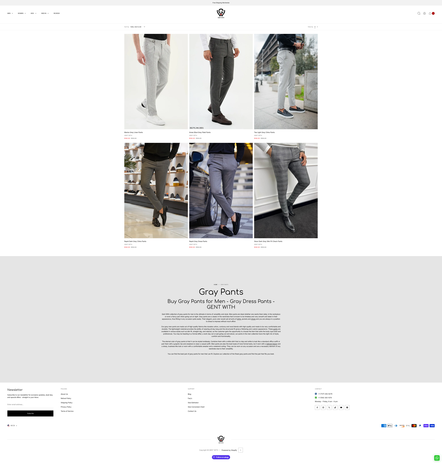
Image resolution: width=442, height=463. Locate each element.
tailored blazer (271, 344)
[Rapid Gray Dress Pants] (221, 190)
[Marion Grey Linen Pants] (156, 81)
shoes (253, 319)
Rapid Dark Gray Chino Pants (135, 241)
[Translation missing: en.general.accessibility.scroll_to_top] (240, 450)
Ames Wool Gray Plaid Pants (200, 132)
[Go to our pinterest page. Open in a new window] (347, 407)
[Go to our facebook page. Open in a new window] (317, 407)
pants (275, 329)
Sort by (126, 27)
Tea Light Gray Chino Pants (264, 132)
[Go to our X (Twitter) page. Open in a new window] (329, 407)
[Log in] (424, 13)
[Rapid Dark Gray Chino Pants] (156, 190)
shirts (239, 319)
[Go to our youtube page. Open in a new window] (341, 407)
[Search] (419, 13)
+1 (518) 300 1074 (325, 398)
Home (215, 284)
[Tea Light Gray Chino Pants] (286, 81)
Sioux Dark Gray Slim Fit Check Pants (268, 241)
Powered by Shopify (229, 450)
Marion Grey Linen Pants (133, 132)
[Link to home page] (221, 439)
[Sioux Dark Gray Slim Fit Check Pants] (286, 190)
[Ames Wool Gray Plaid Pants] (221, 81)
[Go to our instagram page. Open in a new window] (323, 407)
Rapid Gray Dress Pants (198, 241)
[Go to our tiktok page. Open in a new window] (335, 407)
